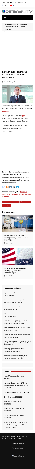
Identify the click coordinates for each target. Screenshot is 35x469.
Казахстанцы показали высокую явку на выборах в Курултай (16, 237)
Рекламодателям (20, 2)
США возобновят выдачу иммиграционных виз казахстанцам (15, 270)
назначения (25, 202)
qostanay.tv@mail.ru (14, 438)
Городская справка (8, 2)
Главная (7, 24)
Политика (14, 24)
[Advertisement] (17, 51)
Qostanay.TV (7, 111)
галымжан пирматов (11, 202)
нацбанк (7, 206)
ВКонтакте (6, 194)
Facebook (14, 194)
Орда (23, 116)
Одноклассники (25, 194)
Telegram (23, 192)
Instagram (6, 197)
